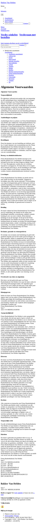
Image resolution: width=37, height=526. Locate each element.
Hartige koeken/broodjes (16, 72)
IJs (9, 82)
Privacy (16, 516)
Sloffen (11, 70)
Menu (2, 27)
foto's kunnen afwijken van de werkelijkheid (14, 43)
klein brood (12, 59)
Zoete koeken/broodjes (16, 73)
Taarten (11, 66)
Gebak (11, 64)
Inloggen (3, 11)
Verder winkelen (9, 34)
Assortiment (8, 52)
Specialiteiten (13, 63)
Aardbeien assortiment (16, 54)
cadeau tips (12, 56)
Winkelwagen (5, 30)
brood (10, 57)
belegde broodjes (14, 61)
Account (3, 29)
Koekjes (11, 75)
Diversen (11, 79)
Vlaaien (11, 80)
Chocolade (12, 77)
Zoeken (25, 23)
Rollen (11, 68)
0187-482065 (18, 493)
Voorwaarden (9, 516)
